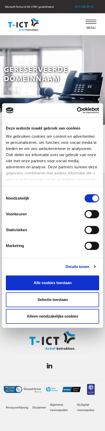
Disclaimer (39, 407)
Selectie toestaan (52, 299)
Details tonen (77, 266)
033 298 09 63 (87, 6)
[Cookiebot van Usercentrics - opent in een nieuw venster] (77, 110)
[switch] (92, 214)
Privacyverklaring (17, 407)
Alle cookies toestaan (53, 283)
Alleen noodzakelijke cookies (52, 316)
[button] (91, 24)
